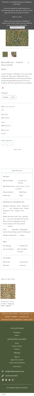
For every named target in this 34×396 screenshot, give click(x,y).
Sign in (17, 357)
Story (17, 343)
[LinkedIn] (3, 380)
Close (3, 395)
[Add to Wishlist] (28, 62)
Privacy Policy (17, 346)
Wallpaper (17, 332)
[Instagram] (13, 380)
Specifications (17, 170)
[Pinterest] (2, 88)
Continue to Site (17, 27)
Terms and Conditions (17, 362)
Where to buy (17, 17)
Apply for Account (17, 360)
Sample (5, 97)
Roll (13, 97)
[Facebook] (6, 380)
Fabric (17, 335)
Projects (17, 349)
